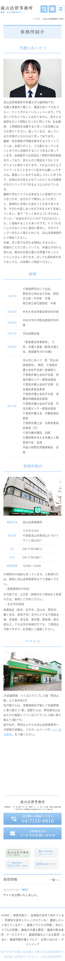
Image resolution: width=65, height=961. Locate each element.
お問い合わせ (49, 939)
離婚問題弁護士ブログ (23, 939)
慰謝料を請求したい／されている (25, 920)
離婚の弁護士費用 (32, 929)
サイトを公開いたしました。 (21, 895)
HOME (5, 915)
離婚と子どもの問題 (39, 925)
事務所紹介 (20, 915)
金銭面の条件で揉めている (47, 915)
